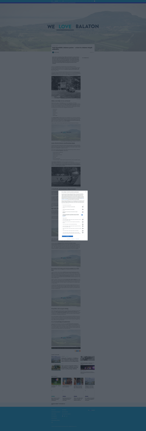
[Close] (86, 192)
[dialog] (73, 215)
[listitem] (73, 205)
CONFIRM (67, 236)
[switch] (82, 206)
